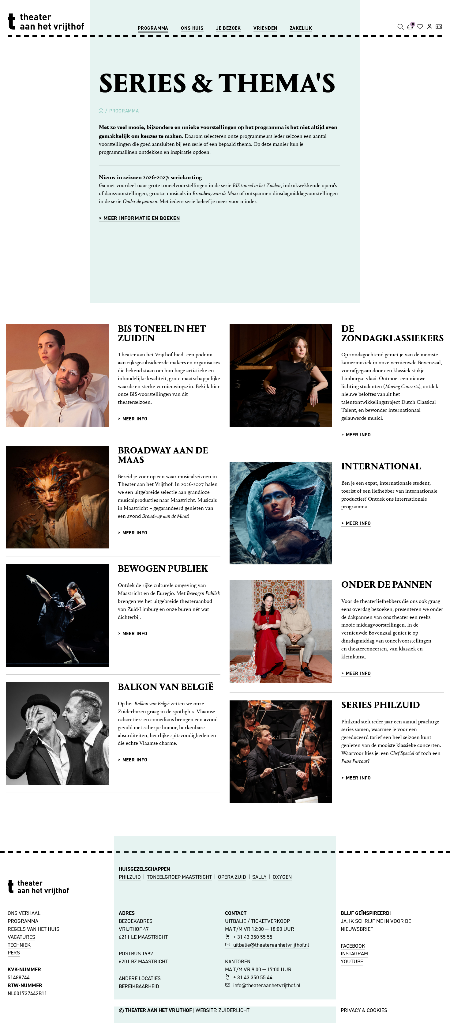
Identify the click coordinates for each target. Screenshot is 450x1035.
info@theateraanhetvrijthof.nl (267, 985)
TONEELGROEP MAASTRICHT (179, 877)
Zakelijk (301, 28)
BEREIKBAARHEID (139, 986)
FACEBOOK (353, 946)
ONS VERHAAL (24, 913)
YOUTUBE (352, 961)
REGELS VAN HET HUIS (33, 929)
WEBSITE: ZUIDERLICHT (222, 1010)
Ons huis (192, 28)
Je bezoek (228, 28)
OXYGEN (282, 877)
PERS (14, 952)
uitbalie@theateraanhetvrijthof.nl (271, 945)
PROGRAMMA (23, 921)
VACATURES (21, 937)
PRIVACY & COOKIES (364, 1010)
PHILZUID (130, 877)
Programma (153, 28)
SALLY (259, 877)
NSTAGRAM (355, 953)
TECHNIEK (19, 945)
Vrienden (265, 28)
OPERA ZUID (232, 877)
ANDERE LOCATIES (140, 978)
